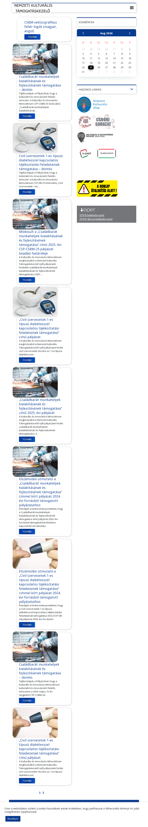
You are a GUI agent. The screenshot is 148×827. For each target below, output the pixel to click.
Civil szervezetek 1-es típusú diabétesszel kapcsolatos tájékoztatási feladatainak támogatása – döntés (41, 162)
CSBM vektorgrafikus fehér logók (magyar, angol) (40, 26)
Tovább (32, 37)
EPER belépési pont (92, 215)
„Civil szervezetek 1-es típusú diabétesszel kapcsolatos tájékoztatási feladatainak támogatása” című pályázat (39, 328)
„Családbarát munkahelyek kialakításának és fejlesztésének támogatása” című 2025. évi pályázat (40, 406)
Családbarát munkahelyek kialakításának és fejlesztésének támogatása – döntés (40, 83)
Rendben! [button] (13, 818)
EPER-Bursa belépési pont (96, 219)
